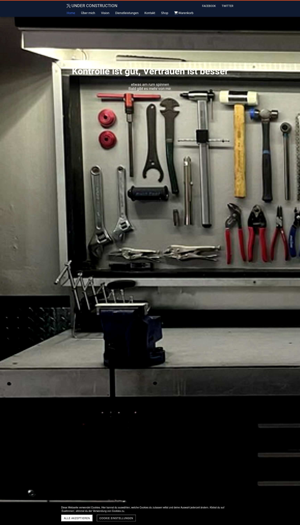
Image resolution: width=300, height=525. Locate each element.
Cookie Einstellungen (116, 518)
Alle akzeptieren (77, 518)
